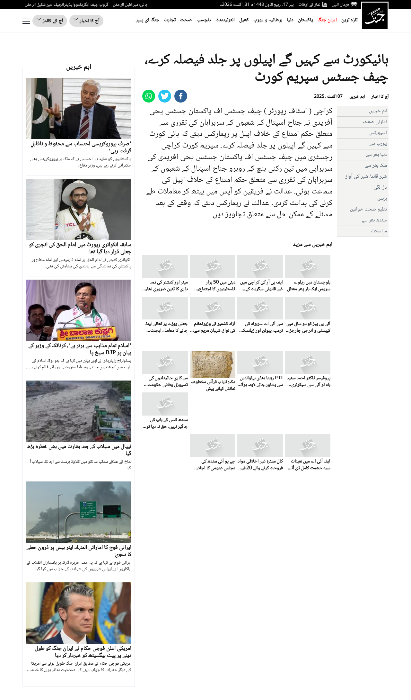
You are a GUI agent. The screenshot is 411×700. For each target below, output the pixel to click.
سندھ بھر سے (374, 220)
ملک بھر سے (376, 165)
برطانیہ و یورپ (267, 20)
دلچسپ (204, 20)
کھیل (244, 20)
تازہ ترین (349, 20)
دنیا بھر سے (376, 154)
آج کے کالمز (52, 21)
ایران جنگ (327, 20)
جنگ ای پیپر (147, 20)
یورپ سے (378, 143)
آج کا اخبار (89, 21)
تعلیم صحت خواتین (368, 209)
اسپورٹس (378, 133)
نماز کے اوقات (309, 5)
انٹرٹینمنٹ (225, 20)
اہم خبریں (357, 97)
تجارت (170, 20)
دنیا (290, 20)
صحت (186, 20)
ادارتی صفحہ (374, 122)
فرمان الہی (340, 5)
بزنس (382, 198)
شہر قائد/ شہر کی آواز (366, 176)
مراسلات (379, 231)
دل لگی (380, 187)
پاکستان (305, 20)
